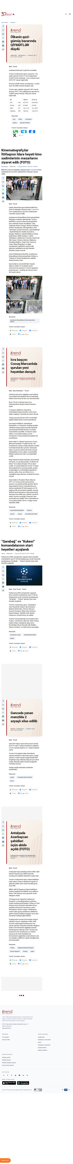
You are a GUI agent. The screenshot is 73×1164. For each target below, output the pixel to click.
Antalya (25, 951)
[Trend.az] (8, 14)
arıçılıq (20, 514)
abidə (32, 951)
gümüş (15, 122)
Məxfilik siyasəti (6, 1060)
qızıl (14, 119)
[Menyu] (70, 14)
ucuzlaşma (28, 119)
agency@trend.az (6, 1028)
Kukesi (12, 638)
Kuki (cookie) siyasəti (8, 1065)
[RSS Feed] (27, 1075)
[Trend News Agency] (7, 1012)
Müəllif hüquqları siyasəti (9, 1062)
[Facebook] (7, 1075)
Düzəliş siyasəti (42, 1047)
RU (69, 1089)
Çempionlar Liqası (15, 635)
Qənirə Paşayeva (15, 951)
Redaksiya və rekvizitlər (44, 1039)
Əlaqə (39, 1042)
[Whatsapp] (3, 1075)
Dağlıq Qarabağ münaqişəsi (25, 947)
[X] (11, 1075)
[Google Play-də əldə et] (23, 1083)
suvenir (12, 514)
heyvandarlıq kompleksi (17, 510)
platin (20, 119)
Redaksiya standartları (44, 1045)
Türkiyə (12, 947)
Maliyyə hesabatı (42, 1050)
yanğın (12, 777)
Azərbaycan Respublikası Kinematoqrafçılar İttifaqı (22, 320)
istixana (29, 510)
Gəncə (12, 781)
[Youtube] (15, 1075)
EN (62, 1089)
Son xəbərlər (5, 1037)
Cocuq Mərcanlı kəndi (31, 514)
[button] (3, 26)
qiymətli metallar (25, 122)
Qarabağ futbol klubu (30, 635)
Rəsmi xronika (6, 1039)
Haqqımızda (41, 1037)
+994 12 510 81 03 (6, 1026)
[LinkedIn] (23, 1075)
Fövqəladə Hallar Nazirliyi (24, 777)
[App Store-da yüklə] (9, 1083)
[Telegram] (19, 1075)
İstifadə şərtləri (6, 1057)
